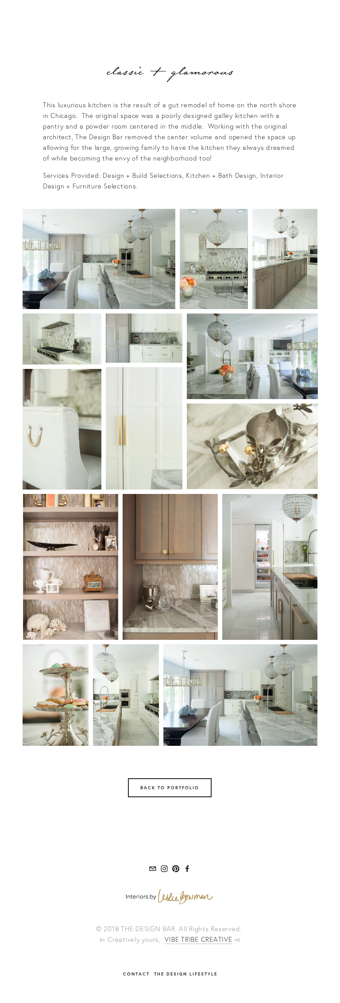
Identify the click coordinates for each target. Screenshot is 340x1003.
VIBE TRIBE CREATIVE (198, 939)
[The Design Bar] (175, 868)
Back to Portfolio (169, 788)
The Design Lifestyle (185, 974)
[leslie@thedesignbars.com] (152, 868)
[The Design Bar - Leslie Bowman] (164, 868)
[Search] (73, 13)
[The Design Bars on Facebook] (187, 868)
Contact (136, 974)
